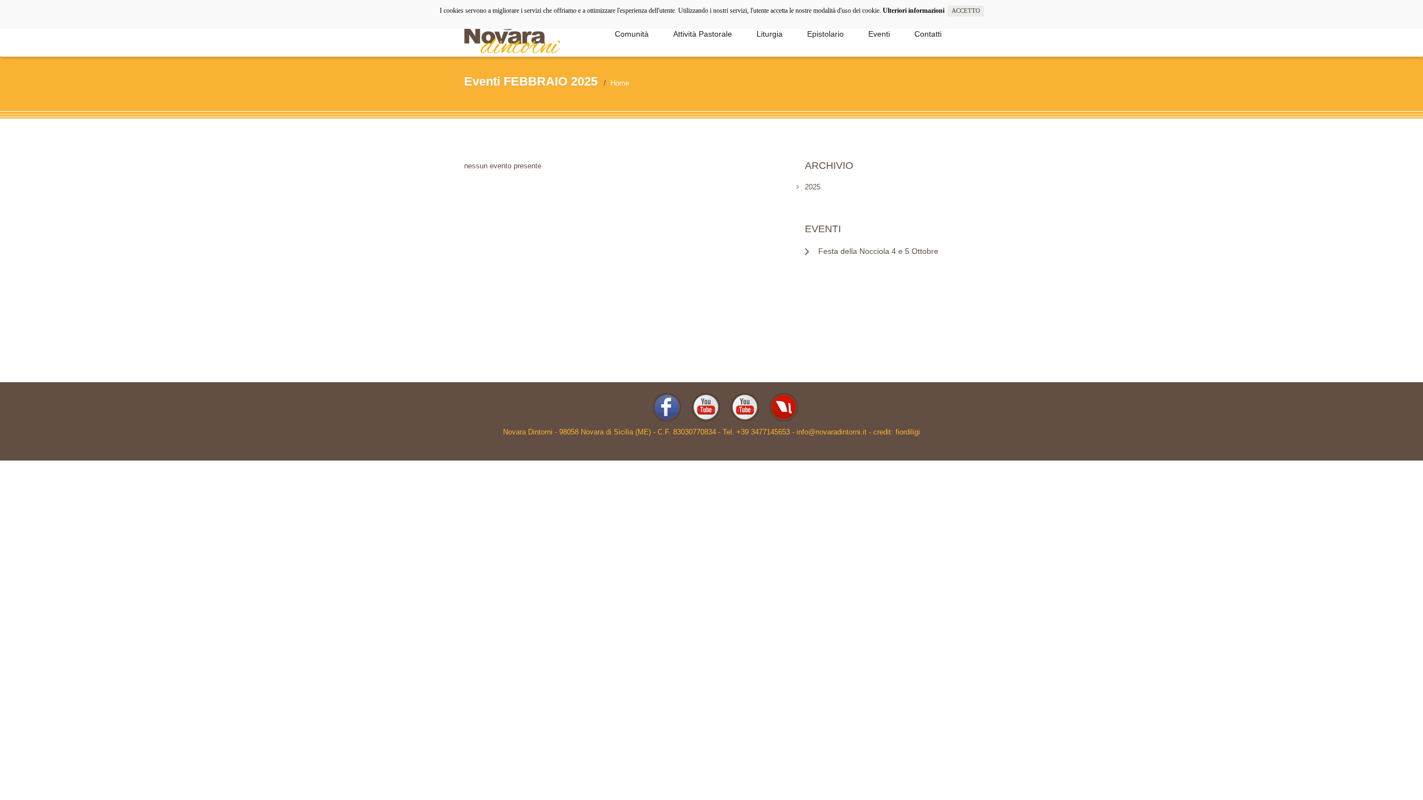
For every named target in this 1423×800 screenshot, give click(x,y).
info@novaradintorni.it (832, 432)
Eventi (879, 33)
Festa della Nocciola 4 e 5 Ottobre (878, 251)
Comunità (632, 33)
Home (619, 83)
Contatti (928, 33)
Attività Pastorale (702, 33)
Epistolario (825, 33)
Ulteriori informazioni (915, 10)
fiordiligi (907, 432)
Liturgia (770, 33)
